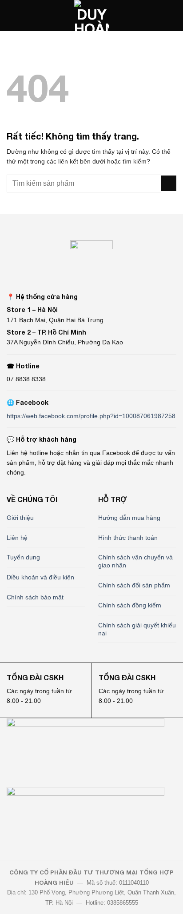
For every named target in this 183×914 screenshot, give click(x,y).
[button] (11, 15)
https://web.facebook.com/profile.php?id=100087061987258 (91, 415)
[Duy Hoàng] (91, 15)
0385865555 (122, 902)
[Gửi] (168, 183)
